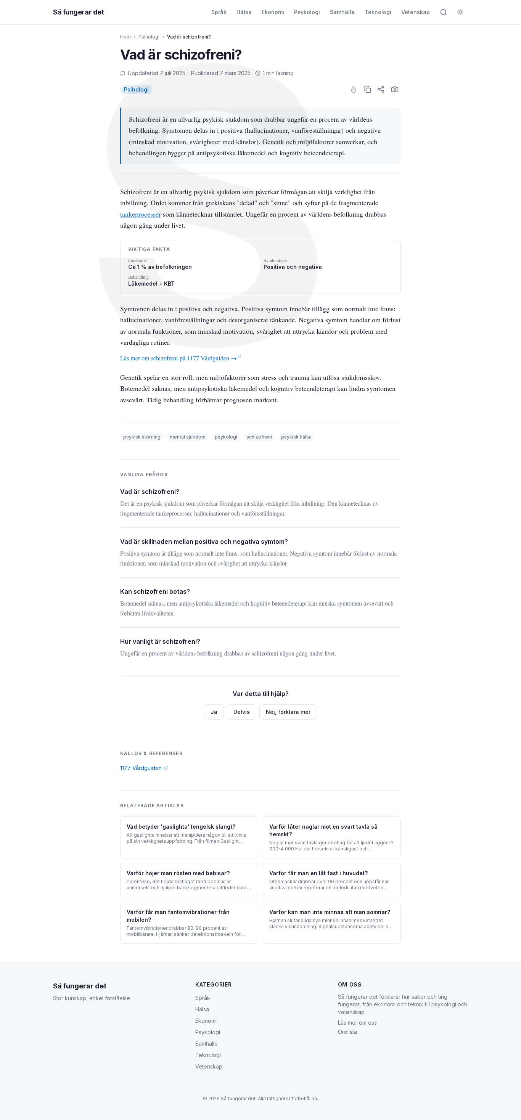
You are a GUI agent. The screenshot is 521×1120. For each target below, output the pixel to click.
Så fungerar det (78, 12)
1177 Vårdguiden (141, 768)
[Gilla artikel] (353, 89)
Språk (219, 12)
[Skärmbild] (395, 89)
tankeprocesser (140, 214)
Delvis (241, 712)
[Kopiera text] (367, 89)
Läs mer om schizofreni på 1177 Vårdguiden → (178, 358)
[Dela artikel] (381, 89)
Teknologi (378, 12)
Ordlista (347, 1031)
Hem (125, 37)
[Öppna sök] (443, 12)
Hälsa (244, 12)
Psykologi (307, 12)
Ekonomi (273, 12)
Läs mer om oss (357, 1022)
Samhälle (342, 12)
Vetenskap (415, 12)
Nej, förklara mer (288, 712)
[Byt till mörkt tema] (460, 12)
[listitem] (136, 89)
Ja (214, 712)
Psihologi (148, 37)
